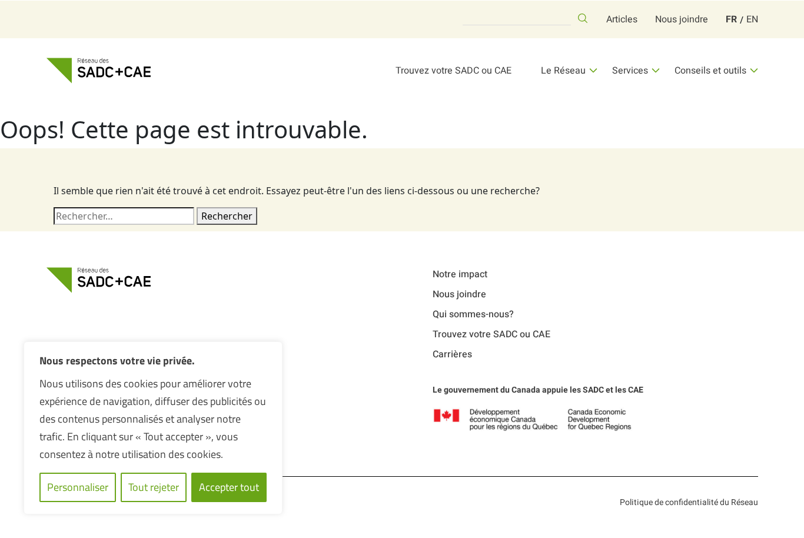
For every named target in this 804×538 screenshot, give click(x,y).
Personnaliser (77, 487)
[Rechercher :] (124, 216)
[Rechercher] (583, 18)
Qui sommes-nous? (473, 314)
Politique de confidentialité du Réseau (689, 502)
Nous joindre (681, 19)
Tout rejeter (153, 487)
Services (630, 71)
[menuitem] (731, 19)
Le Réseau (563, 71)
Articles (621, 19)
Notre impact (460, 274)
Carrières (452, 354)
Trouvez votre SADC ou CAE (453, 71)
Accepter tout (229, 487)
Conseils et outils (710, 71)
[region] (153, 427)
